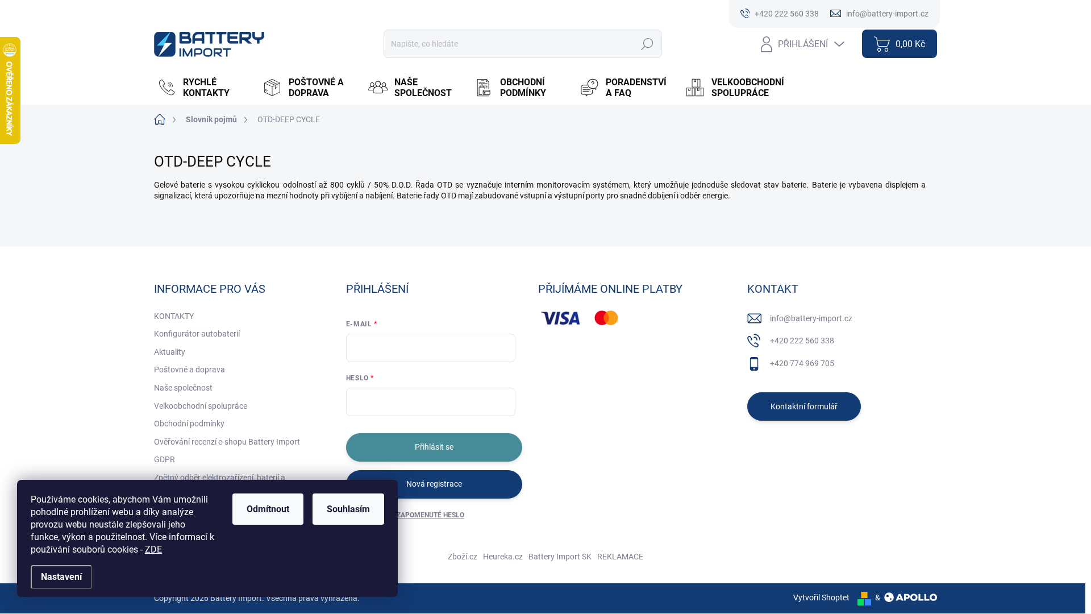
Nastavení (61, 576)
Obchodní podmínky (189, 423)
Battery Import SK (560, 556)
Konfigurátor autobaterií (197, 333)
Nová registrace (434, 483)
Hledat (647, 43)
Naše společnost (183, 387)
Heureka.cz (503, 556)
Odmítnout (268, 509)
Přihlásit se (434, 446)
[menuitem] (204, 87)
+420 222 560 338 (802, 340)
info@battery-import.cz (811, 318)
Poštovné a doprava (189, 369)
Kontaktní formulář (804, 406)
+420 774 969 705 (802, 363)
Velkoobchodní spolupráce (200, 405)
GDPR (164, 459)
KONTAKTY (174, 316)
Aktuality (169, 351)
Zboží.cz (462, 556)
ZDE (153, 549)
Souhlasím (348, 509)
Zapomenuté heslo (430, 515)
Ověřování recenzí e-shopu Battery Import (227, 441)
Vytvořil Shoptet (821, 597)
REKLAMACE (620, 556)
